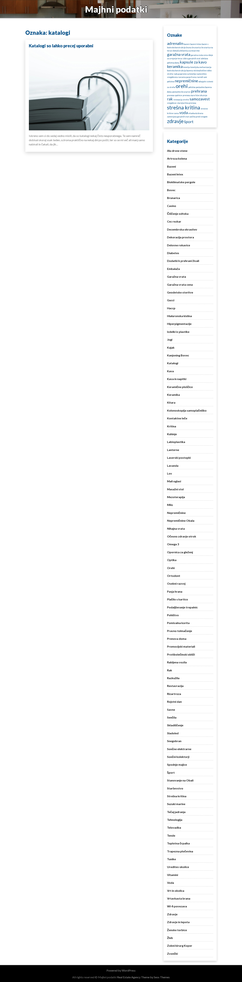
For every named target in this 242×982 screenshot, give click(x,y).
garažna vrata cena (199, 55)
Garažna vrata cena (180, 284)
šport (188, 121)
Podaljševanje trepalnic (182, 607)
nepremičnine (186, 80)
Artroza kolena (177, 158)
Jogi (169, 339)
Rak (169, 670)
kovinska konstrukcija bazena (180, 70)
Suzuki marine (176, 804)
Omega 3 (173, 544)
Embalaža (173, 268)
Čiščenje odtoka (177, 213)
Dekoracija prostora (180, 237)
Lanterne (173, 449)
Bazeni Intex (175, 174)
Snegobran (174, 741)
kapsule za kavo (193, 62)
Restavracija (175, 685)
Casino (171, 205)
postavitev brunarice (181, 92)
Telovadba (174, 827)
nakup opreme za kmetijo (185, 74)
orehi (182, 86)
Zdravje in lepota (178, 922)
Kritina (171, 426)
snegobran (172, 103)
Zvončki (172, 953)
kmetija (186, 67)
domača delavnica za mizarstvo (186, 50)
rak (170, 98)
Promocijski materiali (181, 646)
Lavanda (172, 465)
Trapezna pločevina (180, 851)
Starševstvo (175, 788)
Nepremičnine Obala (180, 520)
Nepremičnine (176, 512)
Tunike (171, 859)
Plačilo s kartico (177, 599)
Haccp (171, 308)
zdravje (175, 121)
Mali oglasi (174, 481)
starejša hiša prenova (186, 103)
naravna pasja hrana (187, 77)
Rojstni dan (174, 701)
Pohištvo (173, 615)
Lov (169, 473)
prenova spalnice (174, 95)
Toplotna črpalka (178, 843)
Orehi (171, 568)
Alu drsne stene (177, 150)
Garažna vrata (176, 276)
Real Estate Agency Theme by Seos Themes (143, 977)
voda (183, 112)
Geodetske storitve (180, 292)
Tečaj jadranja (176, 812)
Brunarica (173, 197)
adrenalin (175, 43)
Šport (171, 772)
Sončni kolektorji (178, 756)
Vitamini (172, 874)
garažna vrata (178, 54)
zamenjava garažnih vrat (178, 116)
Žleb (170, 937)
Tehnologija (174, 819)
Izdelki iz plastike (178, 331)
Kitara (171, 402)
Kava (170, 371)
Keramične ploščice (180, 387)
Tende (171, 835)
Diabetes (173, 253)
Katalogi (172, 363)
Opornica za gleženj (180, 552)
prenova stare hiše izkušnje (195, 95)
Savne (171, 709)
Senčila (171, 717)
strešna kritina (183, 107)
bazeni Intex (195, 44)
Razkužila (173, 678)
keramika (175, 66)
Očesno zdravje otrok (181, 536)
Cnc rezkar (174, 221)
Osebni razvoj (176, 583)
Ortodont (173, 575)
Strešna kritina (176, 796)
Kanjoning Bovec (178, 355)
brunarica (196, 47)
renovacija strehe (181, 99)
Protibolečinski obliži (181, 654)
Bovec (171, 190)
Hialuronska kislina (179, 316)
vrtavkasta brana (195, 113)
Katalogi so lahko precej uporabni (61, 45)
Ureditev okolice (178, 867)
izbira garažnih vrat (191, 58)
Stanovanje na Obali (180, 780)
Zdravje (172, 914)
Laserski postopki (179, 457)
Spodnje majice (177, 764)
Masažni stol (175, 489)
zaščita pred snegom (198, 116)
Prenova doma (176, 638)
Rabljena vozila (177, 662)
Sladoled (173, 733)
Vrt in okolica (175, 890)
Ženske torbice (177, 930)
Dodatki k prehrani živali (183, 260)
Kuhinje (172, 434)
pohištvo (191, 87)
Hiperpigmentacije (179, 323)
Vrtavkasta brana (178, 898)
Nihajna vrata (176, 528)
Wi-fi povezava (177, 906)
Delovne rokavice (178, 245)
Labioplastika (176, 441)
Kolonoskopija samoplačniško (187, 410)
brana (189, 47)
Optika (171, 560)
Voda (170, 882)
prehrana (199, 91)
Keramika (173, 394)
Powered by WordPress (121, 970)
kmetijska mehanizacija (200, 67)
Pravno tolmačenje (179, 631)
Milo (170, 504)
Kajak (171, 347)
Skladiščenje (175, 725)
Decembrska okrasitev (182, 229)
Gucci (170, 300)
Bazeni (171, 166)
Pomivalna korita (178, 623)
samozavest (200, 98)
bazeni (187, 44)
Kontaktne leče (177, 418)
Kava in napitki (176, 379)
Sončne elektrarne (179, 749)
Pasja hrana (174, 591)
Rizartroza (174, 693)
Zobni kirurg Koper (179, 945)
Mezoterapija (176, 497)
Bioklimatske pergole (181, 182)
